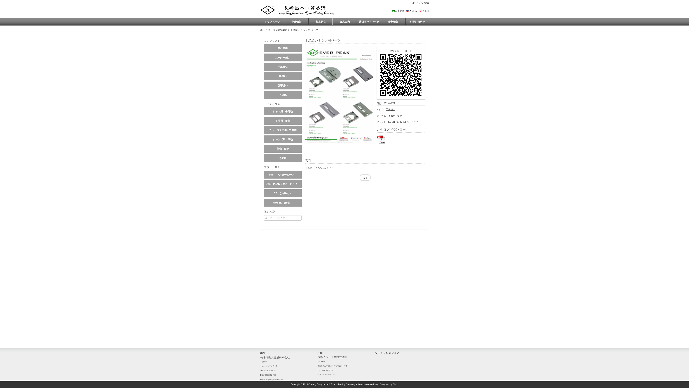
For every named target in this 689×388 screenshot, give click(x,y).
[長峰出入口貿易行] (298, 10)
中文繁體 (399, 11)
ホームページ (267, 30)
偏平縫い (283, 85)
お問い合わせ (417, 21)
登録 (426, 2)
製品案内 (345, 21)
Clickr (395, 384)
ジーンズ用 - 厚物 (283, 139)
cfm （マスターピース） (283, 174)
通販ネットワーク (369, 21)
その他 (283, 94)
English (413, 11)
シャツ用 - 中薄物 (283, 111)
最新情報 (393, 21)
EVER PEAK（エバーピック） (283, 184)
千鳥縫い (283, 66)
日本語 (425, 11)
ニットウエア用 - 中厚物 (283, 130)
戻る (365, 177)
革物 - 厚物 (283, 148)
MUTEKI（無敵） (283, 202)
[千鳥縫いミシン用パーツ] (339, 94)
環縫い (283, 76)
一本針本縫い (282, 48)
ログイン (417, 2)
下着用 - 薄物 (282, 120)
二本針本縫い (282, 57)
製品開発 (321, 21)
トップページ (272, 21)
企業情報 (296, 21)
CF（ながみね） (283, 193)
